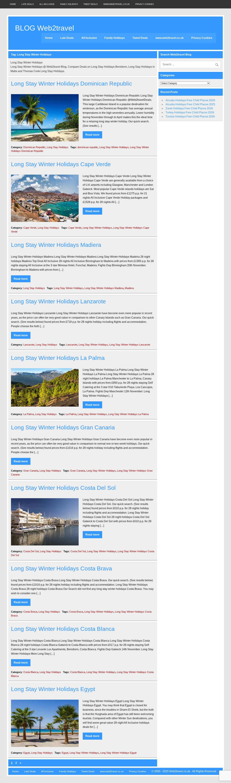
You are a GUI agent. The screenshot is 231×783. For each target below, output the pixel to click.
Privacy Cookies (144, 4)
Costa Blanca (30, 672)
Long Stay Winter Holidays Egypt (53, 689)
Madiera (129, 288)
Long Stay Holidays (57, 147)
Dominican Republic (34, 147)
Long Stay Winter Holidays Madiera (56, 245)
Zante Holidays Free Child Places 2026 (189, 108)
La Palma (28, 414)
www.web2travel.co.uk (116, 4)
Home (13, 4)
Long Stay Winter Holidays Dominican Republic (71, 83)
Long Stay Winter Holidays (114, 147)
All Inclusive (46, 4)
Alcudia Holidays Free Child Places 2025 (190, 104)
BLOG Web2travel (44, 28)
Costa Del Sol (31, 551)
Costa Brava (30, 611)
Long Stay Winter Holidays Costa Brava (61, 568)
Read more (92, 134)
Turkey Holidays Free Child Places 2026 (190, 112)
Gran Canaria (30, 470)
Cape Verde (29, 227)
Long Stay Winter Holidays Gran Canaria (63, 427)
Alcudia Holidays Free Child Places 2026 (190, 100)
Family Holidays (69, 4)
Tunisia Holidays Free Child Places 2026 (190, 116)
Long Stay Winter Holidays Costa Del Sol (63, 488)
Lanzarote (28, 344)
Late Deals (27, 4)
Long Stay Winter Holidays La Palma (58, 358)
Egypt (26, 752)
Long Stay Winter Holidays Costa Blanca (63, 629)
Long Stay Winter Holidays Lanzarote (58, 301)
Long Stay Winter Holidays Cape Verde (61, 164)
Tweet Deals (90, 4)
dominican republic (87, 147)
